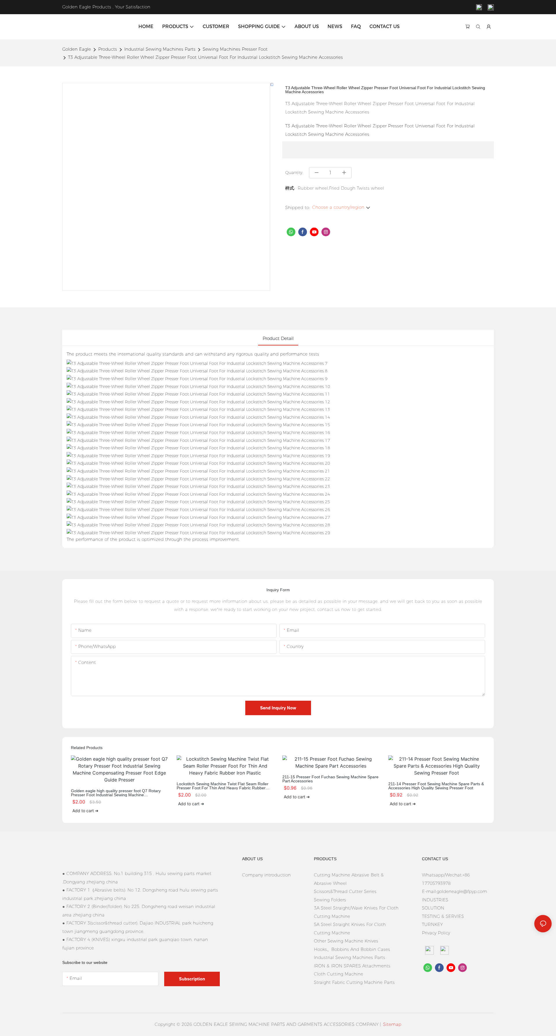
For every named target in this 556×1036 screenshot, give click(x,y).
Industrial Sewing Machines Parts (159, 49)
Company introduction (266, 875)
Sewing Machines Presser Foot (235, 49)
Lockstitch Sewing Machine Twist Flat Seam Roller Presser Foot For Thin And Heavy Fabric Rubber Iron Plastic (222, 786)
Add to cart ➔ (85, 810)
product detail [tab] (278, 338)
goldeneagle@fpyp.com (462, 891)
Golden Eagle (76, 49)
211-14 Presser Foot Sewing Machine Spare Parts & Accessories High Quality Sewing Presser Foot (436, 786)
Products (107, 49)
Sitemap (392, 1024)
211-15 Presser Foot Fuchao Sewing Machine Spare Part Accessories (330, 779)
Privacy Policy (436, 933)
